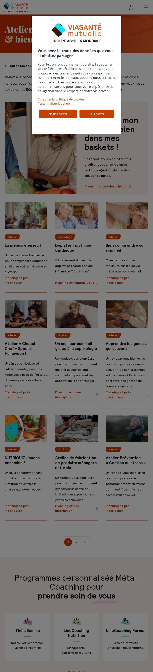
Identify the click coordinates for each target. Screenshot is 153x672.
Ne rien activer (58, 114)
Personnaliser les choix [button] (54, 103)
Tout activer (96, 114)
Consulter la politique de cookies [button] (61, 99)
